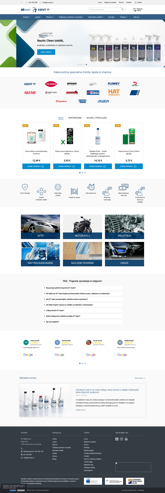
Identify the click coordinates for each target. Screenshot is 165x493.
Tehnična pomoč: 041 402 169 (33, 451)
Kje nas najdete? (52, 322)
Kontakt (128, 2)
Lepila (37, 17)
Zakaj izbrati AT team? (55, 310)
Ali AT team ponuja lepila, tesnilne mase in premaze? (67, 299)
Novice (121, 2)
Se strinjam (12, 490)
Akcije (136, 17)
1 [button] (78, 64)
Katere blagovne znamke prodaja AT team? (63, 316)
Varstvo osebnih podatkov (92, 459)
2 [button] (81, 64)
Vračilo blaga (88, 462)
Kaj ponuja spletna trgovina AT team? (61, 288)
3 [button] (83, 64)
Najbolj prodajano (97, 118)
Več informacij (21, 490)
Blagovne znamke (110, 2)
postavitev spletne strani (129, 490)
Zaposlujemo (88, 470)
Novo (60, 118)
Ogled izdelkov (29, 52)
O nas (100, 2)
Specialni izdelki (95, 17)
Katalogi (86, 447)
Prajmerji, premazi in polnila (70, 17)
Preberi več (80, 410)
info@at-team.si (28, 458)
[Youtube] (126, 439)
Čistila (25, 17)
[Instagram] (121, 439)
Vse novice (139, 378)
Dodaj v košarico (34, 166)
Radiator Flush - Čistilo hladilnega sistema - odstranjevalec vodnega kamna (98, 153)
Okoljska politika (89, 467)
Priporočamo (75, 118)
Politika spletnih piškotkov (93, 453)
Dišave (123, 17)
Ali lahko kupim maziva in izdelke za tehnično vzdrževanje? (69, 305)
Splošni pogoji (88, 450)
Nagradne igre (88, 465)
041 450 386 (27, 455)
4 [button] (86, 64)
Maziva (49, 17)
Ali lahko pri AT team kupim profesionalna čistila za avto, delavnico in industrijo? (78, 294)
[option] (82, 43)
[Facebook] (116, 439)
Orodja (111, 17)
